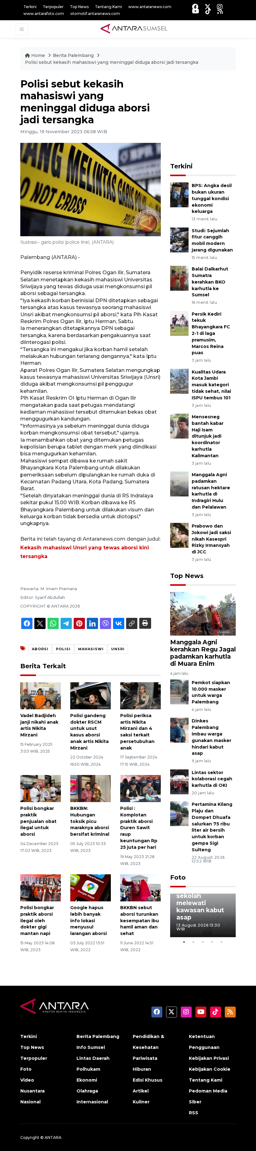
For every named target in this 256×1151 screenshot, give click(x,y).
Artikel (141, 1091)
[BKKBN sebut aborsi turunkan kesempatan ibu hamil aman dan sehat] (140, 887)
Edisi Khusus (147, 1080)
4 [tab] (212, 942)
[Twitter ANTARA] (207, 7)
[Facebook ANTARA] (195, 7)
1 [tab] (184, 942)
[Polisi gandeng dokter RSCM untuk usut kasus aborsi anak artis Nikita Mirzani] (90, 695)
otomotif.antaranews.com (95, 13)
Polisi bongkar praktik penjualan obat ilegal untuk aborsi (38, 821)
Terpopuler (53, 6)
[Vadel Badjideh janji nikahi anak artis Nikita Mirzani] (40, 695)
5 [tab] (222, 942)
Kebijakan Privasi (209, 1058)
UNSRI (118, 649)
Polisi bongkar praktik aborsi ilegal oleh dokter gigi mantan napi (37, 920)
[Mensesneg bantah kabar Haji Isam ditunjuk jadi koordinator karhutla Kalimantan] (179, 426)
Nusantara (32, 1091)
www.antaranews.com (149, 6)
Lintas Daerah (93, 1058)
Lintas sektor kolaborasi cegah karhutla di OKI (212, 779)
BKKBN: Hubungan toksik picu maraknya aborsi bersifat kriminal (89, 821)
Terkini (30, 6)
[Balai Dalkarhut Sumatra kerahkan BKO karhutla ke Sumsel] (179, 278)
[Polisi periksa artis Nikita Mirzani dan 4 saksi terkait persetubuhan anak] (140, 695)
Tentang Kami (108, 6)
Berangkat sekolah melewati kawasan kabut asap (200, 903)
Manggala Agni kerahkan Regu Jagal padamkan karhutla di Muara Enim (203, 652)
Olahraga (87, 1091)
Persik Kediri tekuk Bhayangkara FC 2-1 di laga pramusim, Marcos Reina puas (211, 333)
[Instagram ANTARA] (220, 7)
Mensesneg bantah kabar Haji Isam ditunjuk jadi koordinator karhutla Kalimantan (208, 436)
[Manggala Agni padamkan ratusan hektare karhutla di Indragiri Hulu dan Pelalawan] (179, 483)
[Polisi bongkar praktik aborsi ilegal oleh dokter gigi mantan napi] (40, 887)
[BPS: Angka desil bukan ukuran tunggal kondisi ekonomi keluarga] (179, 195)
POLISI (63, 649)
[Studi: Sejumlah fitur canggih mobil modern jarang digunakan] (179, 239)
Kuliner (141, 1102)
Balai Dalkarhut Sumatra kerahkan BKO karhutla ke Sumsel (210, 282)
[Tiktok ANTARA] (208, 11)
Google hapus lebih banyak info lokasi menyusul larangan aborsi (88, 920)
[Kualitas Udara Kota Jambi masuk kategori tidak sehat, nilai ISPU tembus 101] (179, 381)
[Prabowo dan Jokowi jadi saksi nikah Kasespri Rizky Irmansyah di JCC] (179, 535)
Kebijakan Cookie (209, 1069)
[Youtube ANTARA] (195, 11)
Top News (79, 6)
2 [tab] (193, 942)
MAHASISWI (91, 649)
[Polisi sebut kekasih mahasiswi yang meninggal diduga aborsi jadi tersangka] (203, 614)
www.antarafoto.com (43, 13)
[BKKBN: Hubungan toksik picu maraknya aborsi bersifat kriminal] (90, 788)
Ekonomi (86, 1080)
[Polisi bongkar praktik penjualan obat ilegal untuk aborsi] (40, 788)
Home (38, 55)
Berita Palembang (74, 55)
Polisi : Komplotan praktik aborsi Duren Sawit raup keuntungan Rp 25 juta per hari (138, 828)
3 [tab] (203, 942)
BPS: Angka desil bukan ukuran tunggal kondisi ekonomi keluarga (212, 198)
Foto (178, 877)
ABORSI (40, 649)
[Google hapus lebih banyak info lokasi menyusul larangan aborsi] (90, 887)
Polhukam (88, 1069)
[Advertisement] (213, 117)
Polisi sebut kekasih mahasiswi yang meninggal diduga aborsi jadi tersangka (111, 62)
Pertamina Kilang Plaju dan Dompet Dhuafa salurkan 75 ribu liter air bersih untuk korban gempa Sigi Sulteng (212, 827)
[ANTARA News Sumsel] (134, 29)
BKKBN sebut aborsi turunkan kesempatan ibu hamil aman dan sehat (139, 920)
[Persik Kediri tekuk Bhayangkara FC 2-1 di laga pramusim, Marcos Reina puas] (179, 323)
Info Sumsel (90, 1047)
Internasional (92, 1102)
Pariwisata (145, 1058)
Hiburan (142, 1069)
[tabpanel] (203, 915)
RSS (193, 1113)
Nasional (30, 1102)
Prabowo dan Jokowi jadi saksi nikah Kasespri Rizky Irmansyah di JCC (211, 539)
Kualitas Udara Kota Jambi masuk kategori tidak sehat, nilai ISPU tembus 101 (211, 385)
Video (27, 1080)
